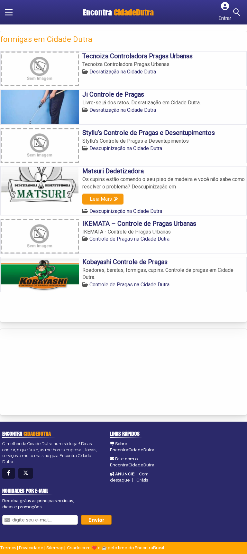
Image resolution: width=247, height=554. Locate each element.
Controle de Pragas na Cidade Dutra (129, 239)
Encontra (118, 12)
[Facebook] (8, 473)
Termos (8, 547)
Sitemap (54, 547)
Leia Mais (101, 199)
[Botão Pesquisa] (237, 12)
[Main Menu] (8, 12)
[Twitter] (25, 473)
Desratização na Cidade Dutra (122, 72)
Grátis (142, 480)
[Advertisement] (48, 372)
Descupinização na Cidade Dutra (125, 148)
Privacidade (31, 547)
